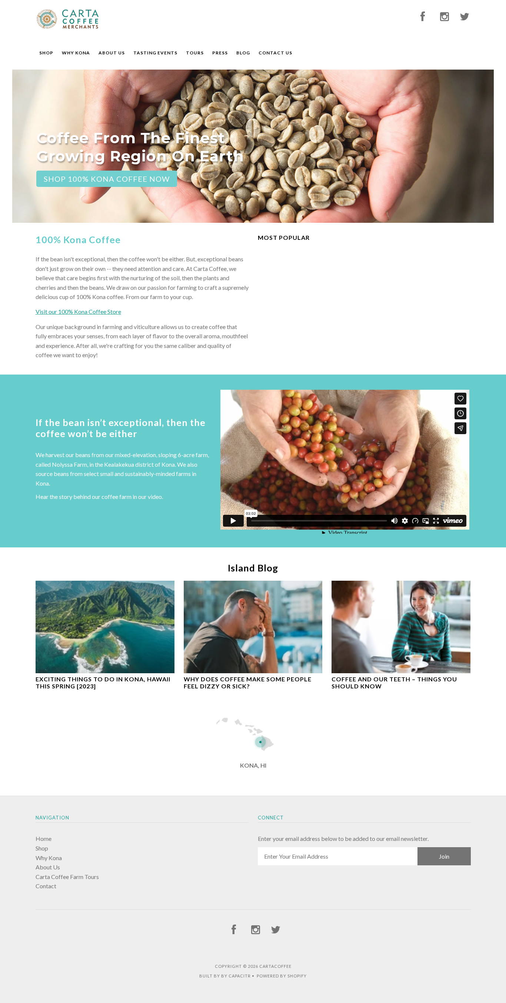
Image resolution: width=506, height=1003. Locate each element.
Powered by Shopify (282, 975)
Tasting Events (155, 53)
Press (220, 53)
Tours (195, 53)
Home (43, 838)
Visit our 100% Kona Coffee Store (78, 311)
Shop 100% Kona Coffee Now (107, 178)
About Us (112, 53)
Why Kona (76, 53)
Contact (46, 885)
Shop (46, 53)
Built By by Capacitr (225, 975)
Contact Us (275, 53)
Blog (243, 53)
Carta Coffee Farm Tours (67, 876)
